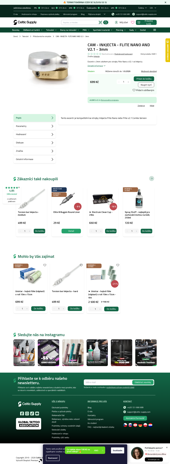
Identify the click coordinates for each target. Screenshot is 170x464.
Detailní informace (95, 65)
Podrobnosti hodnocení (124, 54)
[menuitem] (15, 30)
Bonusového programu (110, 100)
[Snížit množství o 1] (119, 81)
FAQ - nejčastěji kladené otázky (101, 427)
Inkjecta (97, 56)
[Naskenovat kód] (100, 22)
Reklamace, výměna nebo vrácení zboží (66, 420)
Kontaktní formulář (135, 418)
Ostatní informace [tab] (24, 159)
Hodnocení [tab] (21, 134)
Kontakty (92, 415)
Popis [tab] (18, 117)
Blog (82, 14)
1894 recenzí (12, 194)
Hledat (105, 22)
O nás (15, 14)
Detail (71, 231)
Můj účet (124, 22)
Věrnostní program (70, 14)
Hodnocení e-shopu (29, 14)
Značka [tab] (19, 151)
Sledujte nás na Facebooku (22, 413)
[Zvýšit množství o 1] (128, 81)
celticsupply (27, 413)
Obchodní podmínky (60, 407)
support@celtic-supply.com (138, 412)
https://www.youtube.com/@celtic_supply (37, 413)
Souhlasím (117, 450)
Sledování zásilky (59, 429)
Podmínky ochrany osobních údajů (66, 425)
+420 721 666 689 (135, 407)
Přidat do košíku (144, 78)
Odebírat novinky (143, 382)
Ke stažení (92, 423)
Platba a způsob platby (61, 411)
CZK (151, 8)
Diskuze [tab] (20, 142)
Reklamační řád (58, 415)
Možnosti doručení (149, 71)
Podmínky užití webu (60, 437)
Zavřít (102, 106)
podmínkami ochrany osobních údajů (120, 387)
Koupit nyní (146, 84)
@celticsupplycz (32, 413)
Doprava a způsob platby (50, 14)
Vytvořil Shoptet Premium (27, 460)
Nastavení (52, 457)
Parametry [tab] (21, 126)
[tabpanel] (30, 287)
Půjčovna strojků (94, 14)
